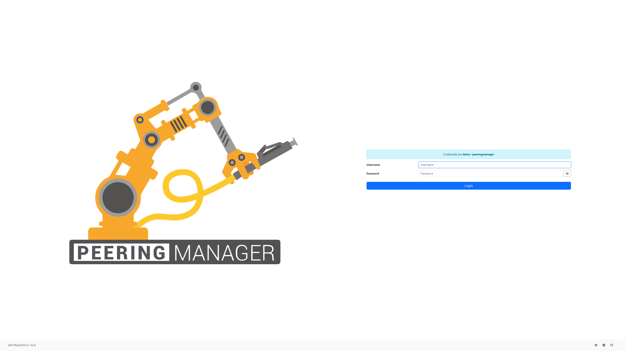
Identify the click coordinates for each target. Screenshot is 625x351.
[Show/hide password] (567, 173)
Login (469, 185)
